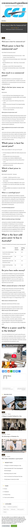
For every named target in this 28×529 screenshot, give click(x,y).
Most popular (20, 509)
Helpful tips (6, 509)
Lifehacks (13, 509)
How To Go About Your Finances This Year (13, 476)
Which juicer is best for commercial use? (13, 41)
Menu (4, 21)
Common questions (12, 506)
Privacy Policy (7, 494)
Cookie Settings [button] (6, 526)
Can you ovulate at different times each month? (21, 389)
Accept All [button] (14, 526)
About (5, 488)
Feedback (6, 491)
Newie (9, 39)
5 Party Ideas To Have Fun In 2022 (11, 479)
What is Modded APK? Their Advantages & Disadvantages (13, 469)
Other (5, 512)
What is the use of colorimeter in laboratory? (8, 389)
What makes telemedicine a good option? (12, 458)
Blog (3, 38)
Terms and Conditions (9, 497)
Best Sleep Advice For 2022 (10, 473)
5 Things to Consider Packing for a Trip (11, 416)
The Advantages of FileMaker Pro (10, 436)
